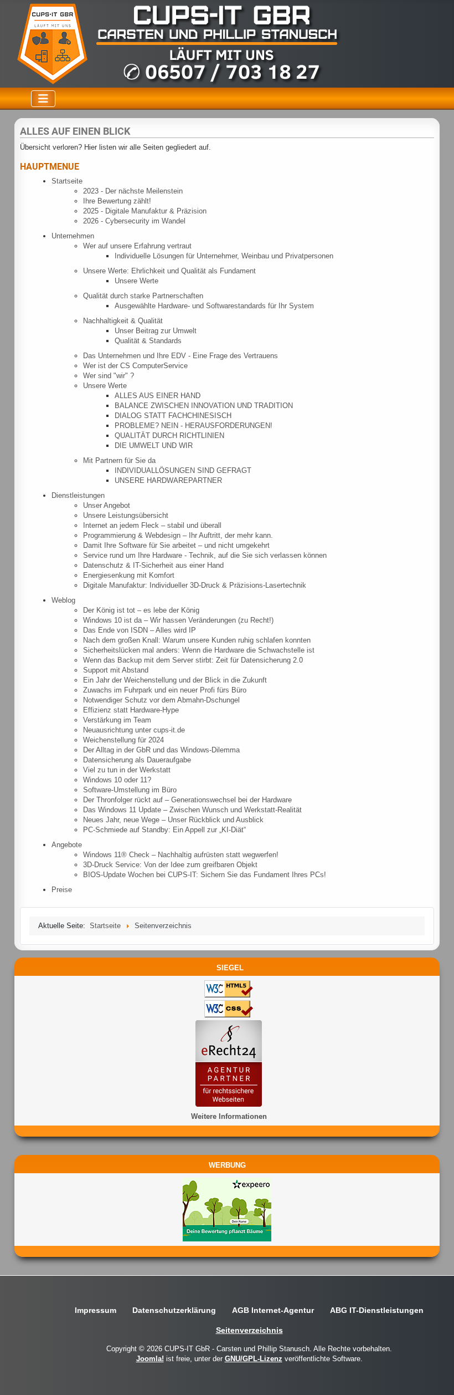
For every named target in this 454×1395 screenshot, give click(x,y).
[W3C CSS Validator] (225, 1010)
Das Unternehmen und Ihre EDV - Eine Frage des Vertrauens (180, 356)
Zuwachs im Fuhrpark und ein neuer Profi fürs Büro (164, 690)
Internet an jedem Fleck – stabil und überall (152, 525)
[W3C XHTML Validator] (225, 990)
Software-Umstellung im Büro (130, 790)
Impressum (95, 1310)
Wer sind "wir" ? (108, 375)
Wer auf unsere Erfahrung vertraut (137, 246)
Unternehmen (72, 236)
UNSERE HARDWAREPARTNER (168, 480)
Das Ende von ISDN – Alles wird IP (139, 630)
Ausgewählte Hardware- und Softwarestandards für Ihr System (214, 306)
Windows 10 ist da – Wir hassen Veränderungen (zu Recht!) (178, 620)
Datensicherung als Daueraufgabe (137, 760)
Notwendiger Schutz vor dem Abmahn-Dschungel (161, 700)
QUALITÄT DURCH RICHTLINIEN (169, 435)
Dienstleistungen (78, 495)
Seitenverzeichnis (249, 1330)
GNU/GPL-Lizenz (253, 1359)
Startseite (66, 181)
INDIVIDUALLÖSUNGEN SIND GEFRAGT (183, 470)
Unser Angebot (106, 505)
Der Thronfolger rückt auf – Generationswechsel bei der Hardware (187, 800)
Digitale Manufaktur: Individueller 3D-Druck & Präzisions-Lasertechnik (194, 585)
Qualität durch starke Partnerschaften (143, 296)
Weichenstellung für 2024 (123, 740)
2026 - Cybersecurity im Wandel (134, 221)
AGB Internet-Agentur (273, 1310)
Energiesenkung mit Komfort (128, 575)
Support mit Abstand (115, 670)
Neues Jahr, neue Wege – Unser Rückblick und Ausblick (173, 820)
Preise (61, 889)
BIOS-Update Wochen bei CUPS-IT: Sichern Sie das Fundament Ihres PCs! (204, 874)
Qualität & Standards (148, 341)
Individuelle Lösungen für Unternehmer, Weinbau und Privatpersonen (224, 256)
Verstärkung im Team (117, 720)
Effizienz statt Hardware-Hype (131, 710)
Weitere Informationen (229, 1116)
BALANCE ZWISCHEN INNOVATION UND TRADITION (204, 405)
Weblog (63, 600)
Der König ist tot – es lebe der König (141, 610)
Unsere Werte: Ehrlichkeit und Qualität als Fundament (169, 271)
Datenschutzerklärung (174, 1310)
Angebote (66, 845)
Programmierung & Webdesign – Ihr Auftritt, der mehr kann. (178, 535)
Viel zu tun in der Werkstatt (127, 770)
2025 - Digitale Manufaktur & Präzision (145, 211)
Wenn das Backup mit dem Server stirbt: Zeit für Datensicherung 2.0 (193, 660)
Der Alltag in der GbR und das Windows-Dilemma (161, 750)
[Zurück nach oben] (436, 1377)
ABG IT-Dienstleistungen (377, 1310)
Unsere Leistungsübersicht (125, 515)
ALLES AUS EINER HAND (157, 395)
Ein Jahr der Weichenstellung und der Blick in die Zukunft (175, 680)
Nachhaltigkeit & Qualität (123, 321)
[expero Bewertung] (227, 1209)
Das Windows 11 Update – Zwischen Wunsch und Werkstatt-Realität (192, 810)
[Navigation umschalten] (43, 98)
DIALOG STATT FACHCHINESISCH (173, 415)
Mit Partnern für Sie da (119, 460)
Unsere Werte (136, 281)
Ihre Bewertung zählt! (117, 201)
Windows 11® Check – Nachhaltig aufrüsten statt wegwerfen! (180, 855)
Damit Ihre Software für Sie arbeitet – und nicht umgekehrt (176, 545)
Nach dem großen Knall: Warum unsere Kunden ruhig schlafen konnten (197, 640)
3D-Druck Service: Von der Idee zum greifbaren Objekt (170, 865)
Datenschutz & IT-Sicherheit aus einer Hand (153, 565)
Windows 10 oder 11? (117, 780)
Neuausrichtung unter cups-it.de (134, 730)
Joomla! (150, 1359)
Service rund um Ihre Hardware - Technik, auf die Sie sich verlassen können (205, 555)
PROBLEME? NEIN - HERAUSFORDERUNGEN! (193, 425)
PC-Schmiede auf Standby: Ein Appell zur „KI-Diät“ (164, 830)
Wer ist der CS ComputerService (135, 366)
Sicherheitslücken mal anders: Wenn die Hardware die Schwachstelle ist (198, 650)
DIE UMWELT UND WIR (154, 445)
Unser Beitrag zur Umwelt (156, 331)
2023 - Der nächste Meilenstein (133, 191)
